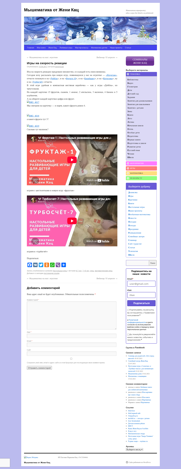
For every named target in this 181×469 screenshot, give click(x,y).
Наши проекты (116, 47)
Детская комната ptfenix (136, 423)
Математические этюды (136, 433)
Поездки (132, 221)
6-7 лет (79, 270)
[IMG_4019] (33, 125)
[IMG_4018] (33, 115)
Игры (130, 195)
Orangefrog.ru (133, 416)
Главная (30, 47)
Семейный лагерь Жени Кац (138, 361)
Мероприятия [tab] (137, 163)
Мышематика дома (135, 373)
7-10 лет (86, 270)
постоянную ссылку (51, 273)
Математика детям (99, 47)
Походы (132, 225)
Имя (29, 332)
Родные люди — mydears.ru (138, 441)
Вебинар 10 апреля (107, 57)
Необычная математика (139, 214)
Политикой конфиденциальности (136, 321)
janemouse (59, 66)
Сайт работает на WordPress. (140, 462)
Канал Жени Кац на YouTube (138, 428)
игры (92, 270)
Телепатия (133, 251)
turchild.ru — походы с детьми (138, 418)
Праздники (133, 229)
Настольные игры (60, 270)
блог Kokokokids (134, 421)
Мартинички (146, 400)
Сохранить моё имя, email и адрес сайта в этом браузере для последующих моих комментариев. (66, 362)
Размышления (134, 232)
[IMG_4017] (33, 102)
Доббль (54, 78)
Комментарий (33, 300)
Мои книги (41, 47)
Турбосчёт (38, 81)
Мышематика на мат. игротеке (42, 57)
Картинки (132, 199)
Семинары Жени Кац (140, 61)
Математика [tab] (136, 173)
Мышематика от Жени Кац (51, 10)
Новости (132, 218)
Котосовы (108, 78)
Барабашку (89, 78)
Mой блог (131, 410)
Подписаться (141, 303)
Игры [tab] (132, 168)
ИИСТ (130, 426)
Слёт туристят (135, 243)
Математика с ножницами (137, 376)
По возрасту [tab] (136, 178)
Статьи (128, 47)
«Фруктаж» (111, 75)
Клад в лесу (132, 431)
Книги (131, 203)
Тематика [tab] (135, 74)
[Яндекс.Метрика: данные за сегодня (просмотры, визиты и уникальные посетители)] (31, 457)
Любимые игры (66, 47)
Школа (131, 254)
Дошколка (132, 192)
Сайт (29, 350)
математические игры (103, 270)
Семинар (132, 240)
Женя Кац (52, 47)
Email (29, 341)
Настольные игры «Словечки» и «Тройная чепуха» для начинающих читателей (140, 368)
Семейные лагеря (136, 236)
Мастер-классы (81, 47)
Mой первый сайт (134, 413)
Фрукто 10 (71, 78)
